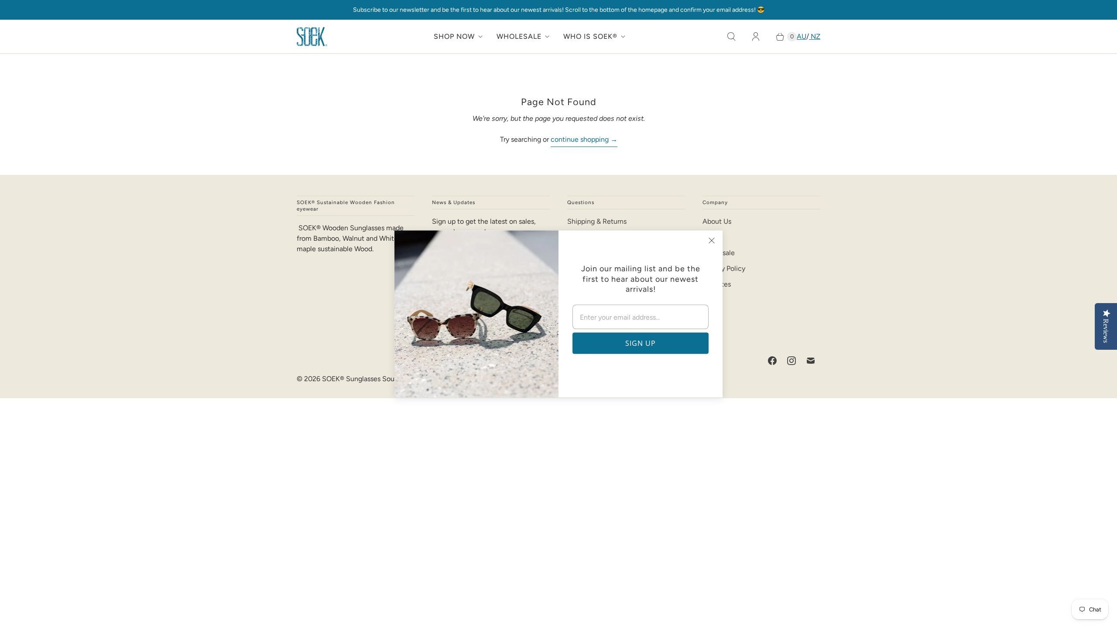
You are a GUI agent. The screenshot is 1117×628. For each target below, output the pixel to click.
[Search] (731, 36)
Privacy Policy (723, 268)
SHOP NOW (454, 36)
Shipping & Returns (597, 221)
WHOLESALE (519, 36)
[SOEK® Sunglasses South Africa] (312, 36)
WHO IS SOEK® (590, 36)
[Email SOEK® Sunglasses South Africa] (810, 361)
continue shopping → (584, 139)
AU (801, 36)
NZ (814, 36)
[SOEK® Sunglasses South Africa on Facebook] (772, 361)
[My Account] (756, 36)
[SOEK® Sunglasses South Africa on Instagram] (791, 361)
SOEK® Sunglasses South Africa (371, 379)
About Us (716, 221)
